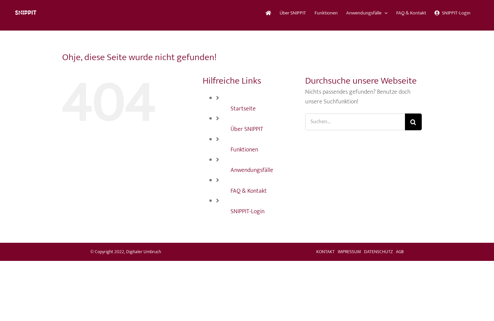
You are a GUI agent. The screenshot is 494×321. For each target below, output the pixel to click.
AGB (400, 252)
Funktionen (244, 150)
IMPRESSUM (349, 252)
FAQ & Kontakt (249, 191)
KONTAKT (325, 252)
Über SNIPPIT (247, 129)
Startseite (243, 109)
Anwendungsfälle (252, 170)
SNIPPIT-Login (247, 212)
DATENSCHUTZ (378, 252)
